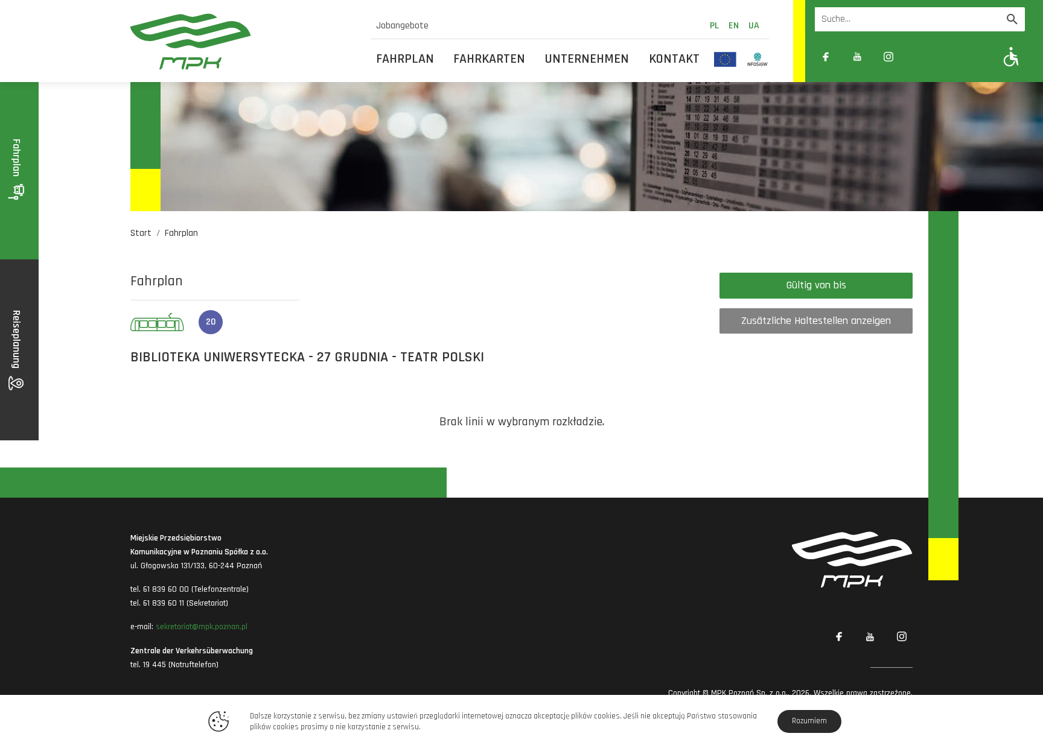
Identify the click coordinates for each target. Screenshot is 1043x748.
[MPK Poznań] (243, 41)
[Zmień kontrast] (920, 57)
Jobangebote (402, 25)
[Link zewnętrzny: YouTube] (857, 57)
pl (714, 25)
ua (753, 25)
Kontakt (674, 59)
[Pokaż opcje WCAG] (1011, 56)
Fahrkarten (489, 59)
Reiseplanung (17, 340)
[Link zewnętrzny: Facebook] (826, 57)
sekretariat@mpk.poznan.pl (201, 626)
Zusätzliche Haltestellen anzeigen (816, 321)
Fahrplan (405, 59)
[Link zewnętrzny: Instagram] (888, 57)
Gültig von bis (816, 285)
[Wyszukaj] (1012, 19)
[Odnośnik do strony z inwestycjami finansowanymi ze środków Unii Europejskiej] (725, 59)
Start (141, 233)
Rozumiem (809, 721)
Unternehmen (587, 59)
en (734, 25)
